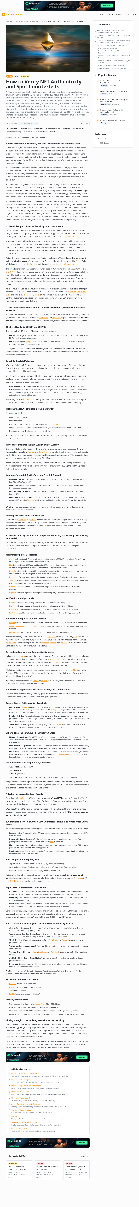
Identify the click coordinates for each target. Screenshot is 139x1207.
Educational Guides (22, 21)
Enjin (29, 341)
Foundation (13, 577)
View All (83, 1156)
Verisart (12, 623)
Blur (7, 295)
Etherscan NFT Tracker (20, 1092)
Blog (134, 14)
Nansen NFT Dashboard (20, 1098)
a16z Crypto (11, 642)
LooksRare (81, 291)
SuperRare (13, 592)
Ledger (37, 1004)
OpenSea (72, 291)
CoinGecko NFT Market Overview (24, 1073)
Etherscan (54, 424)
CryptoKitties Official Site (20, 1128)
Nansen (27, 295)
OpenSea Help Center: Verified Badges (26, 1086)
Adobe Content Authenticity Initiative (23, 626)
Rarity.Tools (13, 613)
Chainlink (78, 878)
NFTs (43, 21)
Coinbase (45, 642)
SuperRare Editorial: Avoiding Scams (25, 1122)
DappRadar (13, 609)
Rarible (33, 519)
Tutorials (35, 21)
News (101, 14)
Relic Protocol (14, 632)
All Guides (103, 139)
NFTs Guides (104, 143)
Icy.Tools (35, 295)
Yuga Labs (56, 317)
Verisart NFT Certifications (21, 1110)
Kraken (53, 642)
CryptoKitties (69, 236)
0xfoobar (30, 500)
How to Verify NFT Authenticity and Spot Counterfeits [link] (66, 21)
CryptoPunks (27, 399)
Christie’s (9, 272)
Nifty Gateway (55, 659)
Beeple (79, 261)
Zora (11, 580)
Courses (110, 14)
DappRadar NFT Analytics (21, 1079)
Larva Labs (43, 317)
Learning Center (121, 14)
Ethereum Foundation (65, 264)
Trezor (43, 1004)
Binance (64, 642)
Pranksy (33, 264)
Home (10, 21)
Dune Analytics (45, 452)
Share (86, 123)
